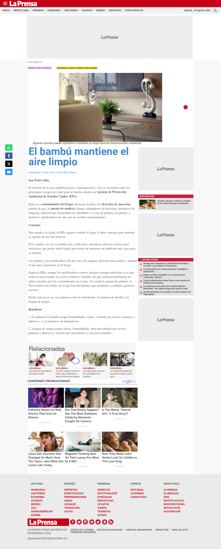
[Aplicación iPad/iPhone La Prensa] (98, 522)
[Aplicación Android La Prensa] (104, 522)
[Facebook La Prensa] (72, 522)
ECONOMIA (37, 497)
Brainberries (46, 422)
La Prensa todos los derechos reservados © (47, 531)
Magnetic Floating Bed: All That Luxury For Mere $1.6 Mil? (82, 457)
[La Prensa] (43, 522)
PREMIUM (103, 483)
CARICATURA (139, 497)
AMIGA (68, 500)
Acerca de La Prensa (82, 530)
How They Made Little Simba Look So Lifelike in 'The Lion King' (119, 457)
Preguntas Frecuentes (83, 532)
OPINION (136, 483)
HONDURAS (38, 489)
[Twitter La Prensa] (79, 522)
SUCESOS (36, 500)
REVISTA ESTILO (174, 500)
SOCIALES (70, 504)
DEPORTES (70, 489)
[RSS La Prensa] (111, 522)
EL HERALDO (171, 493)
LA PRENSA (170, 489)
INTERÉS (69, 483)
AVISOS (102, 515)
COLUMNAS (137, 493)
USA (33, 507)
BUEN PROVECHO (174, 504)
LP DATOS (103, 504)
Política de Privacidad (109, 530)
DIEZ (166, 497)
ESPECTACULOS (73, 493)
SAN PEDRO (38, 493)
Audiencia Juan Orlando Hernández (77, 67)
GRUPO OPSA (171, 483)
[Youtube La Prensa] (92, 522)
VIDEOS (102, 507)
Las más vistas (150, 259)
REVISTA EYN (172, 507)
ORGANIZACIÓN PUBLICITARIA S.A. (48, 538)
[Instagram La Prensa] (85, 522)
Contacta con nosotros (139, 530)
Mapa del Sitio (180, 530)
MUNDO (36, 504)
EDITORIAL (137, 489)
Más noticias (147, 196)
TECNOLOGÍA (72, 507)
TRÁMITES (104, 511)
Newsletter (162, 530)
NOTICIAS (37, 483)
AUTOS (68, 511)
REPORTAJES (105, 500)
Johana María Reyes (66, 172)
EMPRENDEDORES (75, 497)
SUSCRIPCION (172, 511)
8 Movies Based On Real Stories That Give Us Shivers (44, 413)
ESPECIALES (104, 497)
